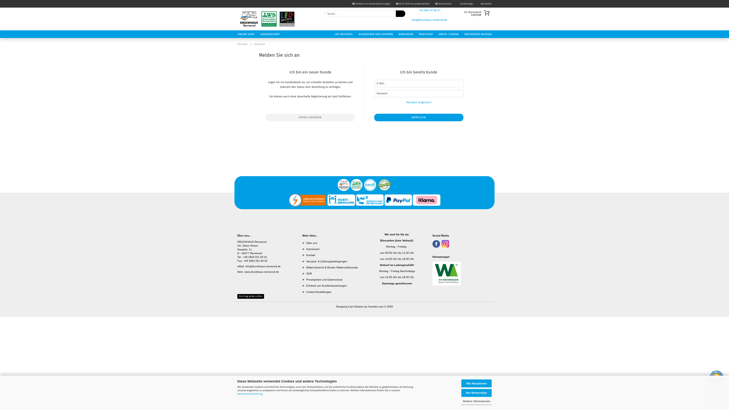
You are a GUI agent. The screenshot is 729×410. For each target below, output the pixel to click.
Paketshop (426, 34)
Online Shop (246, 34)
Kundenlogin (466, 3)
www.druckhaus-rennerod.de (261, 271)
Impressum (313, 249)
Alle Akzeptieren (476, 383)
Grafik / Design (449, 34)
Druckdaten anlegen (478, 34)
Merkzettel (486, 3)
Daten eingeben (310, 117)
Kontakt (310, 255)
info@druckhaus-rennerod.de (429, 20)
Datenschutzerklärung (249, 393)
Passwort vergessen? (418, 102)
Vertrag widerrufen (250, 296)
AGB (309, 273)
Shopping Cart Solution (350, 306)
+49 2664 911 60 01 (429, 10)
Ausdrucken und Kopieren (375, 34)
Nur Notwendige (476, 392)
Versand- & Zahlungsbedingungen (326, 261)
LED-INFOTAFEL (344, 34)
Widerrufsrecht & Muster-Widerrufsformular (332, 267)
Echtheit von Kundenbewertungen (372, 3)
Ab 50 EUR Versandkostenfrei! (414, 3)
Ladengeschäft (270, 34)
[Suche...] (400, 13)
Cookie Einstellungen (318, 291)
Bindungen (406, 34)
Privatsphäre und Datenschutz (324, 279)
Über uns (311, 242)
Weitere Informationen (476, 401)
